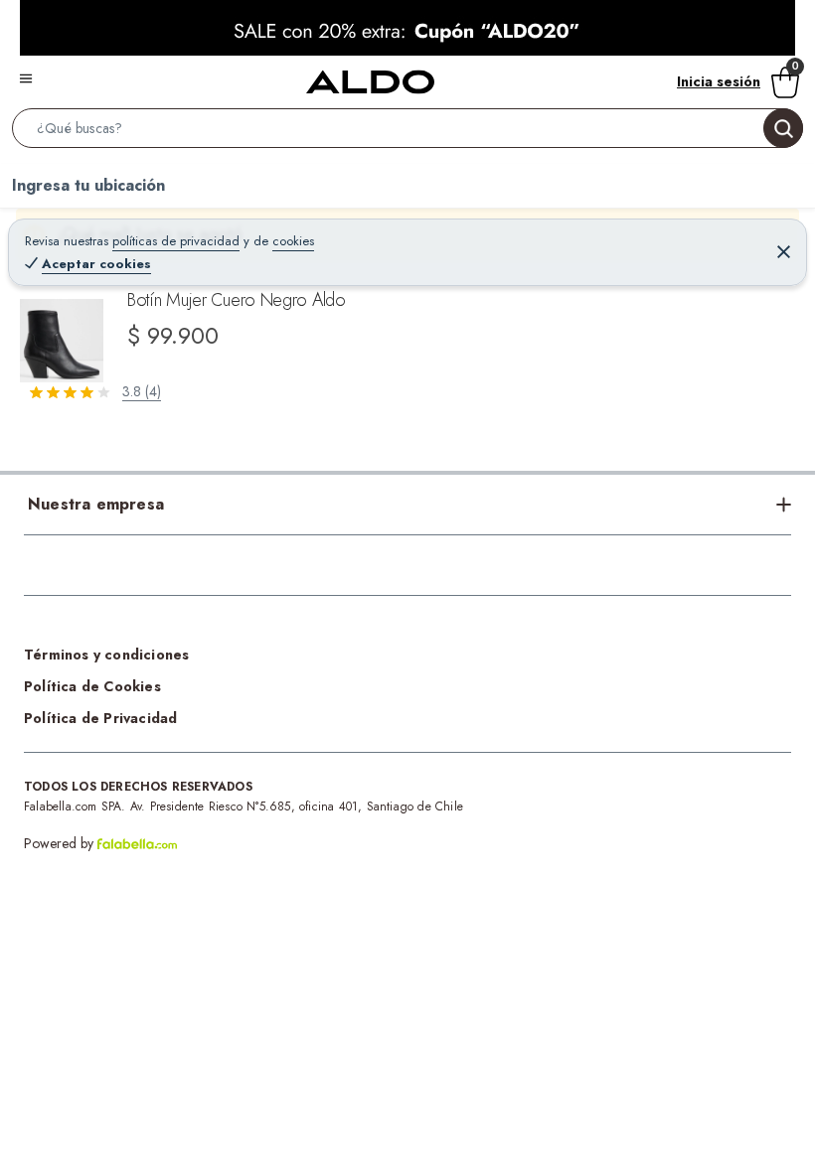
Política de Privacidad (100, 718)
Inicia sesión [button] (718, 81)
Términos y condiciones (106, 654)
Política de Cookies (92, 686)
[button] (407, 132)
